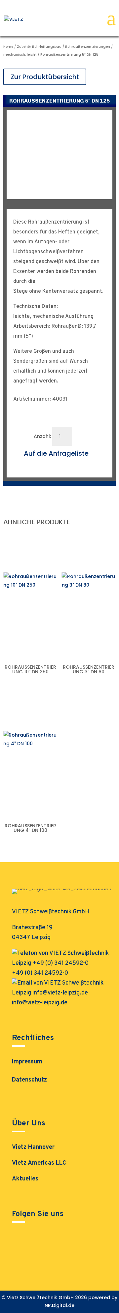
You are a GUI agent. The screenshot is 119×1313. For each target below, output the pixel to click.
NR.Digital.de (59, 1305)
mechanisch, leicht (20, 54)
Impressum (27, 1063)
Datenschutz (29, 1081)
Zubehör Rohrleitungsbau (39, 46)
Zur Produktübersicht (45, 76)
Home (8, 46)
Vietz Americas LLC (39, 1163)
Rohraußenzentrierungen (87, 46)
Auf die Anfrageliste (56, 453)
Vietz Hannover (33, 1147)
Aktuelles (25, 1179)
